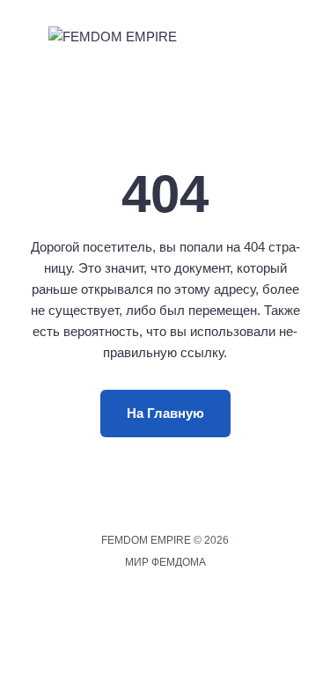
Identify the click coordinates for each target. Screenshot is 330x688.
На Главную (165, 413)
